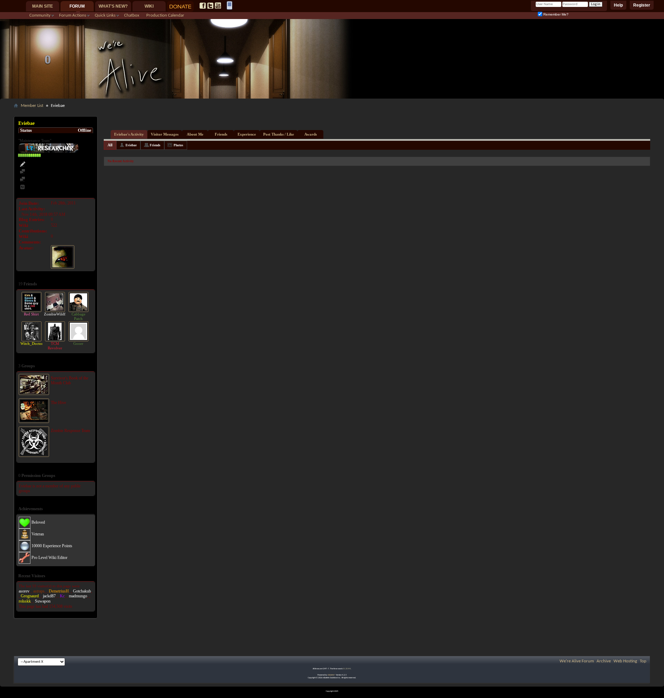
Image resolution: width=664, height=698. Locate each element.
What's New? (113, 6)
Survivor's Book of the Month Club (69, 381)
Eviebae (131, 145)
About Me (195, 134)
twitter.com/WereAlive (210, 5)
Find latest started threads (49, 179)
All (110, 145)
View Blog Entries (42, 187)
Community (39, 15)
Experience (247, 134)
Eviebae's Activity (129, 134)
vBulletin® (331, 675)
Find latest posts (41, 172)
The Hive (58, 402)
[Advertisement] (332, 113)
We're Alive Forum (577, 661)
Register (641, 5)
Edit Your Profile (41, 164)
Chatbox (131, 15)
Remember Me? (555, 14)
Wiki (149, 6)
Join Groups (82, 475)
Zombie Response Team (70, 430)
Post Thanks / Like (278, 134)
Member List (32, 105)
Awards (310, 134)
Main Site (42, 6)
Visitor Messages (164, 134)
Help (618, 5)
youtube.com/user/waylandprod (218, 5)
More (88, 284)
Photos (178, 145)
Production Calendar (165, 15)
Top (643, 661)
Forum (77, 6)
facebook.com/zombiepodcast (203, 5)
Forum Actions (72, 15)
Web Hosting (625, 661)
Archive (604, 661)
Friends (221, 134)
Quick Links (105, 15)
